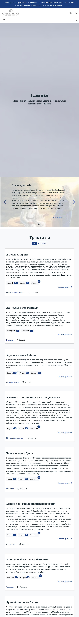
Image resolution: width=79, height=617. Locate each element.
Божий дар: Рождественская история (30, 503)
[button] (5, 202)
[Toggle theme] (76, 13)
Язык (35, 282)
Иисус (8, 544)
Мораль (9, 438)
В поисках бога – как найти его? (27, 559)
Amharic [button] (12, 283)
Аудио (43, 243)
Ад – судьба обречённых (22, 307)
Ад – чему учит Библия (21, 355)
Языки (34, 428)
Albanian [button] (12, 577)
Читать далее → (59, 217)
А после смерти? (17, 254)
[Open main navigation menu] (4, 20)
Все (34, 243)
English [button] (12, 372)
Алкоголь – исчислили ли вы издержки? (33, 397)
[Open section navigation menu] (76, 20)
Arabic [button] (24, 283)
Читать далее (64, 287)
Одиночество (18, 438)
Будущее (9, 340)
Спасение (10, 488)
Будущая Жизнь (12, 292)
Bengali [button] (22, 479)
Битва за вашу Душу (19, 453)
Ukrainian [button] (27, 331)
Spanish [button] (35, 373)
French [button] (24, 373)
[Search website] (71, 13)
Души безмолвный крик (22, 602)
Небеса (21, 292)
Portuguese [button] (13, 331)
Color (14, 544)
